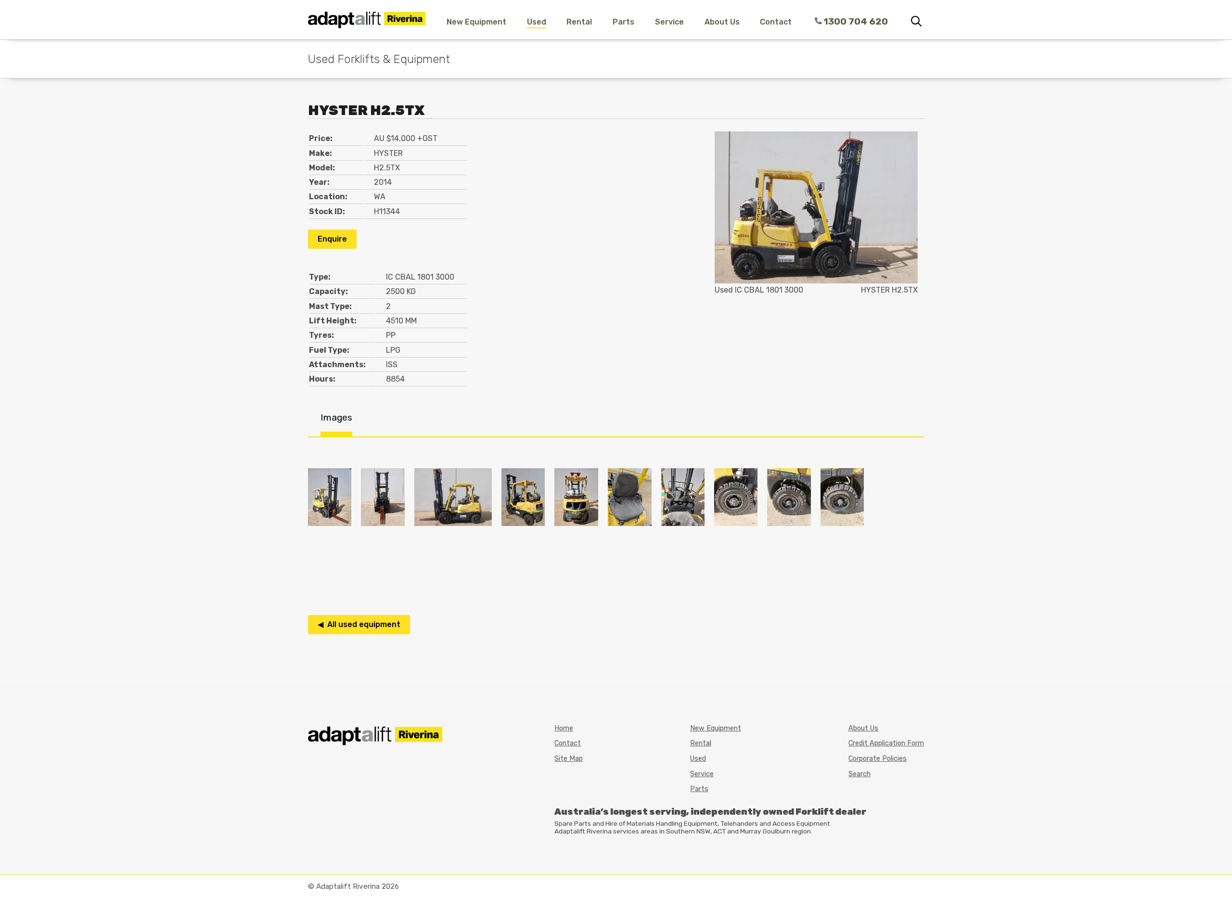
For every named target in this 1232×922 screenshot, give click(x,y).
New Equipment (476, 21)
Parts (623, 21)
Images (336, 417)
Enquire (332, 238)
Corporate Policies (877, 759)
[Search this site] (916, 21)
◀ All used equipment (359, 624)
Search (859, 774)
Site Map (568, 759)
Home (563, 728)
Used (536, 21)
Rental (579, 21)
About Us (722, 21)
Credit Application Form (886, 743)
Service (669, 21)
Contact (776, 21)
